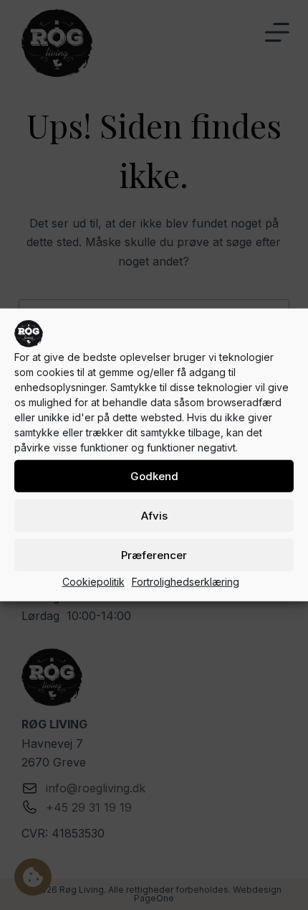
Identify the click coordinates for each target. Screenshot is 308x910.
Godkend (154, 475)
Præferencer (154, 554)
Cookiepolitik (93, 582)
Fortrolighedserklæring (185, 582)
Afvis (154, 515)
